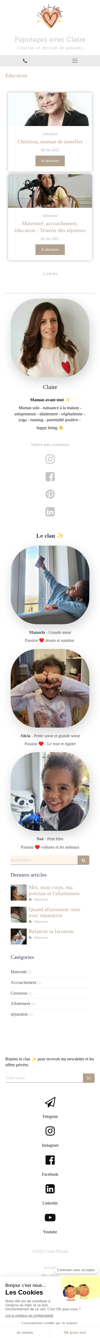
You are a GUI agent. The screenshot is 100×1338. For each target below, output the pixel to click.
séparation (19, 1014)
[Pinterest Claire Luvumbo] (50, 493)
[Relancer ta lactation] (19, 936)
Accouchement (23, 982)
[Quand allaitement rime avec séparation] (19, 915)
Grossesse (19, 993)
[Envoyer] (89, 1078)
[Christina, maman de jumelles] (50, 109)
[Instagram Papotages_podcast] (50, 458)
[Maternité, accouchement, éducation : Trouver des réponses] (50, 191)
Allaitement (20, 1003)
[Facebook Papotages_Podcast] (50, 475)
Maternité (19, 972)
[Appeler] (25, 61)
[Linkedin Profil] (50, 510)
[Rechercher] (83, 860)
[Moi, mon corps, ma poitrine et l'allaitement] (19, 893)
